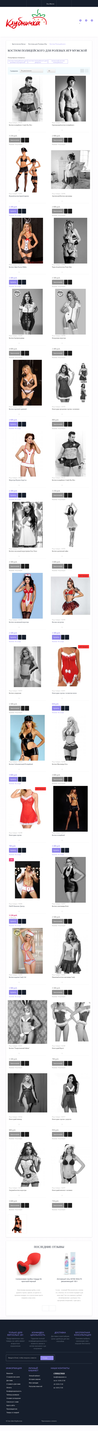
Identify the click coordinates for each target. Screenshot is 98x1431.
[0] (80, 22)
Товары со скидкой (12, 1412)
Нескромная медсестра (59, 338)
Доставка (9, 1380)
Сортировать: (14, 71)
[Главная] (8, 44)
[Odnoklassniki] (63, 1357)
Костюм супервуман (15, 693)
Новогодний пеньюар (15, 1119)
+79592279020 (59, 1373)
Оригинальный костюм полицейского (63, 125)
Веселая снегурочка (58, 622)
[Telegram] (52, 1395)
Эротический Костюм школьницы (62, 196)
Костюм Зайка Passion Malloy (18, 267)
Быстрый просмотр (27, 167)
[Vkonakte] (59, 1357)
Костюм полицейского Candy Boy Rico (20, 125)
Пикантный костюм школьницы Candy (63, 977)
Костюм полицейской (58, 835)
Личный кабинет (34, 1376)
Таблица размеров (12, 1395)
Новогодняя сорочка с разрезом (61, 1119)
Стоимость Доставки (13, 1384)
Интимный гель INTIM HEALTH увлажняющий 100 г (69, 1280)
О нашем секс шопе (13, 1377)
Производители (11, 1409)
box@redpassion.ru (59, 1377)
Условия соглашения (13, 1398)
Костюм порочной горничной (18, 409)
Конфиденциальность (13, 1391)
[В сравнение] (27, 140)
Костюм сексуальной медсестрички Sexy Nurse (23, 551)
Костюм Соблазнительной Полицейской (21, 764)
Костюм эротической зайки (60, 551)
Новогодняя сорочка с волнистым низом (64, 693)
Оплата (9, 1387)
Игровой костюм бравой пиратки (19, 196)
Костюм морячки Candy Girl (17, 977)
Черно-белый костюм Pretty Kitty (62, 267)
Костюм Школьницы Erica (60, 764)
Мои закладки (33, 1383)
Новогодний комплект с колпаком (62, 1190)
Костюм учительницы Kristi (60, 906)
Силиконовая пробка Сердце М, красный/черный (29, 1280)
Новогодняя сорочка (15, 835)
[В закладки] (22, 140)
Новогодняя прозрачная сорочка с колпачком (65, 409)
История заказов (34, 1379)
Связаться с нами (12, 1402)
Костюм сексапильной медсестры (19, 622)
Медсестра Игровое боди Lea (17, 480)
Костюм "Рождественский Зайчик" (19, 1048)
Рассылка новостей (35, 1386)
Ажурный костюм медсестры (17, 1190)
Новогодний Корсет (58, 1048)
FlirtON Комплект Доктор (16, 906)
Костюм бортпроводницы (16, 338)
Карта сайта (10, 1405)
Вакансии (9, 1373)
